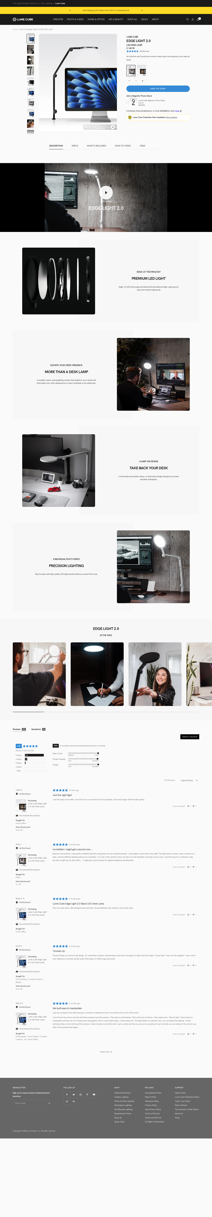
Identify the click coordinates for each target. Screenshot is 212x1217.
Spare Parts (119, 1121)
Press (177, 1117)
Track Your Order (182, 1101)
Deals (144, 19)
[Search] (187, 19)
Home (15, 29)
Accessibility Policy (153, 1093)
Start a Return (181, 1105)
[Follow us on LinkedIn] (73, 1101)
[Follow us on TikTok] (67, 1101)
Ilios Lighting (46, 3)
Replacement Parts (122, 1113)
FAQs (142, 145)
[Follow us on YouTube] (94, 1094)
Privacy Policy (151, 1105)
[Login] (193, 19)
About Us (179, 1113)
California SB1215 (153, 1117)
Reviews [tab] (19, 729)
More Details (171, 117)
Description (56, 145)
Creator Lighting (121, 1097)
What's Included (96, 145)
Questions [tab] (38, 729)
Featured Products (122, 1093)
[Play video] (106, 192)
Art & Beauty (116, 19)
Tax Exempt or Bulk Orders (187, 1109)
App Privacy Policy (153, 1109)
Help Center (180, 1093)
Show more (104, 1052)
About (155, 19)
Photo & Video (75, 19)
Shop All (132, 19)
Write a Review (189, 737)
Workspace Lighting (123, 1105)
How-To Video (123, 145)
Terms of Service (152, 1113)
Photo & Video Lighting (124, 1101)
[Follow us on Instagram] (80, 1094)
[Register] (49, 1103)
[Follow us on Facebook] (67, 1094)
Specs (75, 145)
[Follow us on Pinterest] (87, 1094)
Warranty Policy (152, 1101)
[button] (137, 51)
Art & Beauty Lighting (123, 1109)
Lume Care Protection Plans (187, 1097)
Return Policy (150, 1097)
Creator (58, 19)
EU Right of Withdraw (154, 1121)
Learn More (141, 105)
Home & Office (96, 19)
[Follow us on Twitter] (73, 1094)
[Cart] (198, 19)
